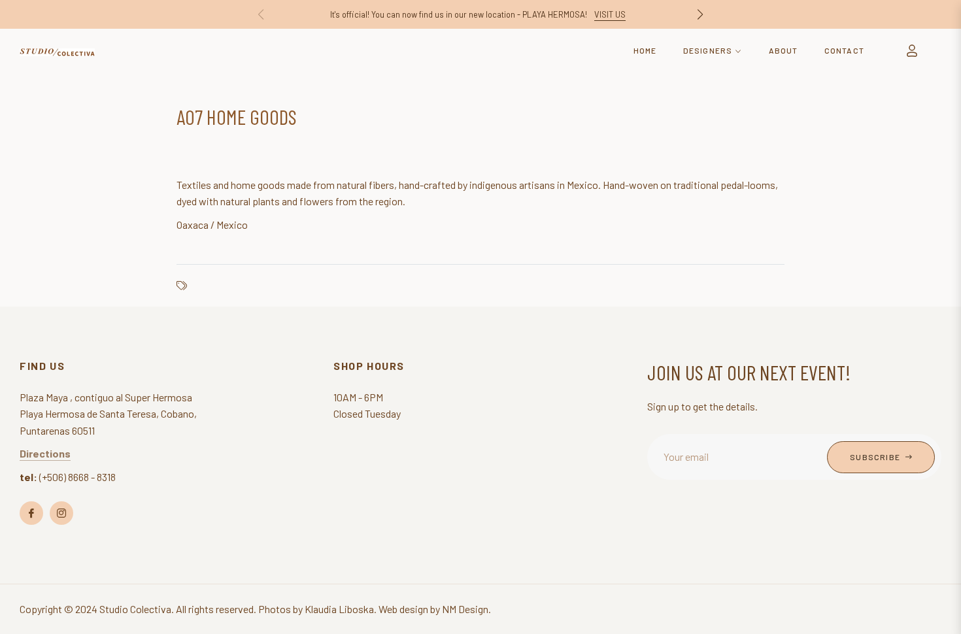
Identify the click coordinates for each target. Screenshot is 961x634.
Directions (45, 453)
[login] (912, 50)
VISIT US (610, 14)
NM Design (465, 609)
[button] (700, 14)
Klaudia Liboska (339, 609)
